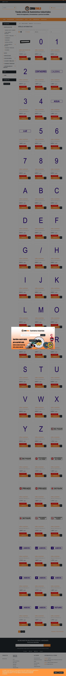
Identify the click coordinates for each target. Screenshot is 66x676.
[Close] (53, 328)
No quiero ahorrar (33, 340)
